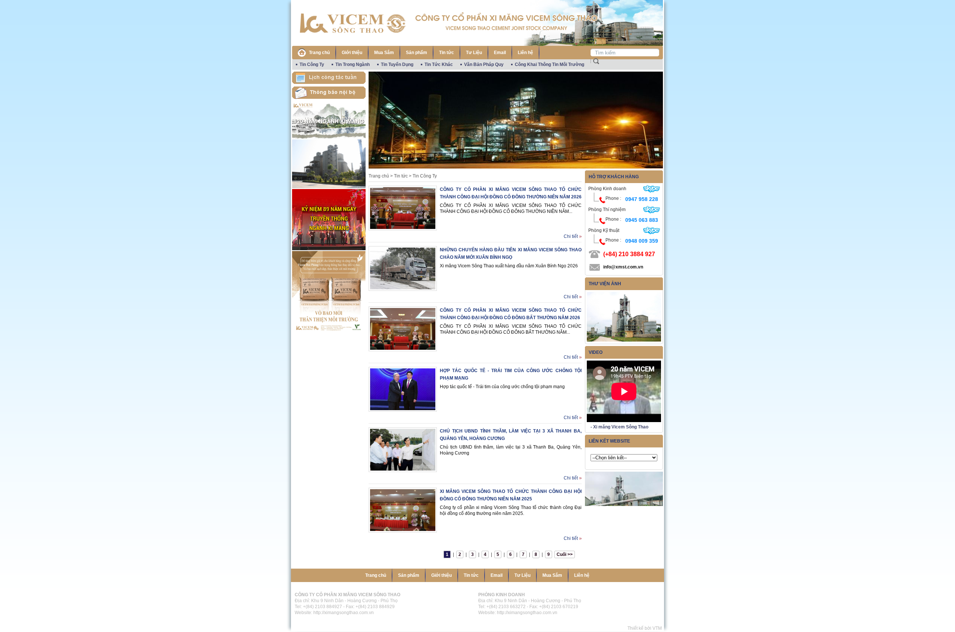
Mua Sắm (384, 52)
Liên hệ (525, 52)
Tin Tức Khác (439, 64)
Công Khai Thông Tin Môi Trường (549, 64)
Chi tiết (571, 236)
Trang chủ (319, 52)
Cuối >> (565, 554)
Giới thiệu (352, 52)
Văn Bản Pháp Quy (484, 64)
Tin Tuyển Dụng (397, 64)
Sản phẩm (416, 52)
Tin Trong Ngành (352, 64)
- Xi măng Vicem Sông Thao (619, 427)
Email (500, 52)
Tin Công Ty (312, 64)
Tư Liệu (474, 52)
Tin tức (446, 52)
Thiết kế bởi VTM (645, 628)
